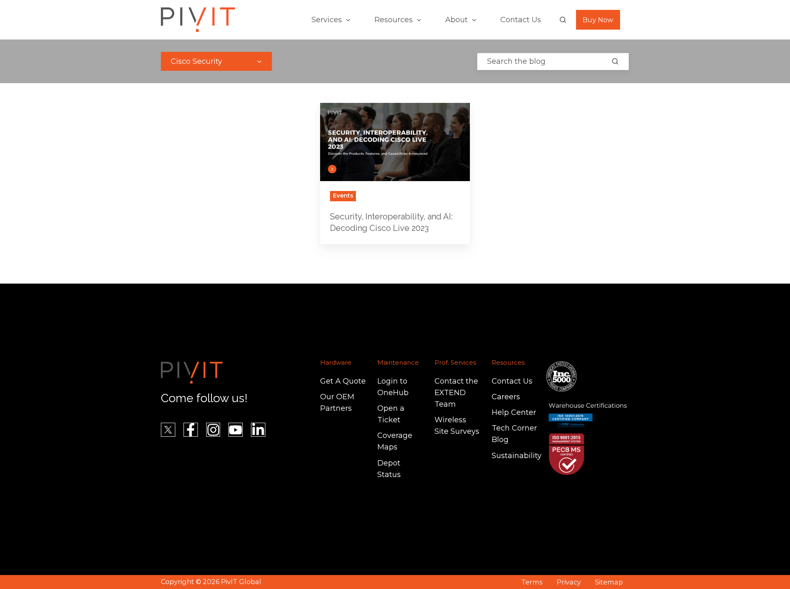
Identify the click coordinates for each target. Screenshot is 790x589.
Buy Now (598, 20)
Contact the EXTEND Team (456, 393)
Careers (506, 396)
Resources (393, 19)
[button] (563, 20)
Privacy (569, 582)
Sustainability (516, 455)
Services (326, 19)
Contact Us (520, 19)
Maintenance (398, 362)
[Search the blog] (615, 61)
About (456, 19)
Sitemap (609, 582)
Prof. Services (455, 362)
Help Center (514, 412)
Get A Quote (343, 381)
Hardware (335, 362)
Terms (531, 582)
